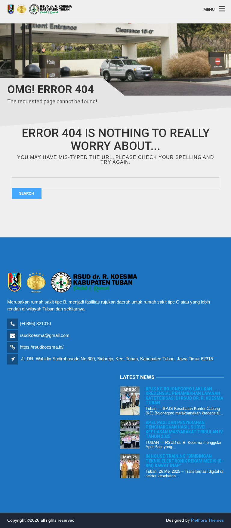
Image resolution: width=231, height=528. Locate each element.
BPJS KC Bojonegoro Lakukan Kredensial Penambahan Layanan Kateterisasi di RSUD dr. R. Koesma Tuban (184, 395)
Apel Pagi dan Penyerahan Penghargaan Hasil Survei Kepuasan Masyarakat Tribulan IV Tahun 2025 (184, 429)
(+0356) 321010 (35, 323)
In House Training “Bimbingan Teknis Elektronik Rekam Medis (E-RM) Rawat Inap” (184, 461)
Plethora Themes (207, 520)
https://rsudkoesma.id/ (41, 346)
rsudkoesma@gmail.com (44, 335)
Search (26, 193)
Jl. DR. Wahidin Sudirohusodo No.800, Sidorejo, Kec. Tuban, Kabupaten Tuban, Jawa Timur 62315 (117, 358)
